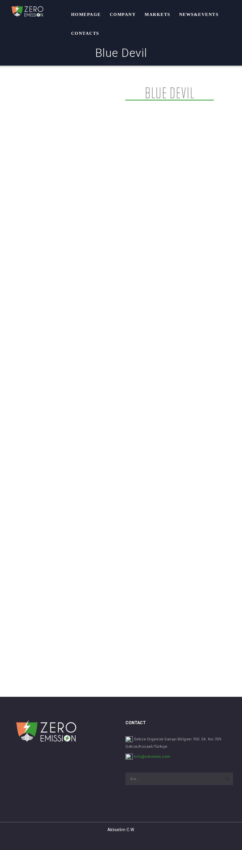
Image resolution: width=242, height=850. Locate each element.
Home (109, 63)
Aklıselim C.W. (121, 829)
